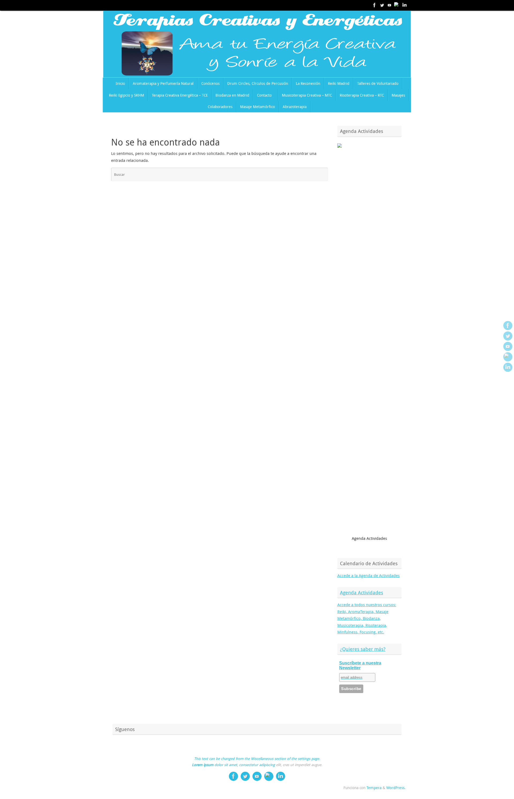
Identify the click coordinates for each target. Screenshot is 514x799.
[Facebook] (374, 5)
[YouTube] (389, 5)
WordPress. (396, 787)
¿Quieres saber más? (363, 649)
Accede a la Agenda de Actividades (368, 575)
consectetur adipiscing (257, 764)
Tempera (373, 787)
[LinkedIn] (404, 5)
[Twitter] (382, 5)
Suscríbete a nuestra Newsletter (360, 665)
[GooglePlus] (397, 5)
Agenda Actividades (361, 592)
